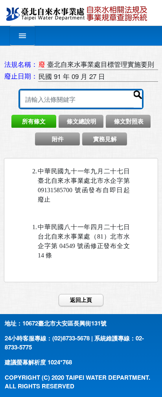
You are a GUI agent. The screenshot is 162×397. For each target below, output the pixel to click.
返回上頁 (81, 300)
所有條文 (34, 121)
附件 (58, 138)
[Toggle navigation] (22, 36)
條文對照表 (129, 121)
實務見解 (105, 138)
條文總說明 (81, 121)
